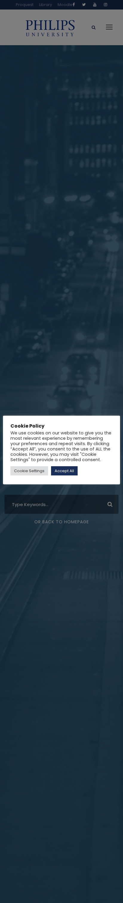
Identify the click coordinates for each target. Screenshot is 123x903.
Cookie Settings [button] (29, 471)
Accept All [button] (64, 471)
